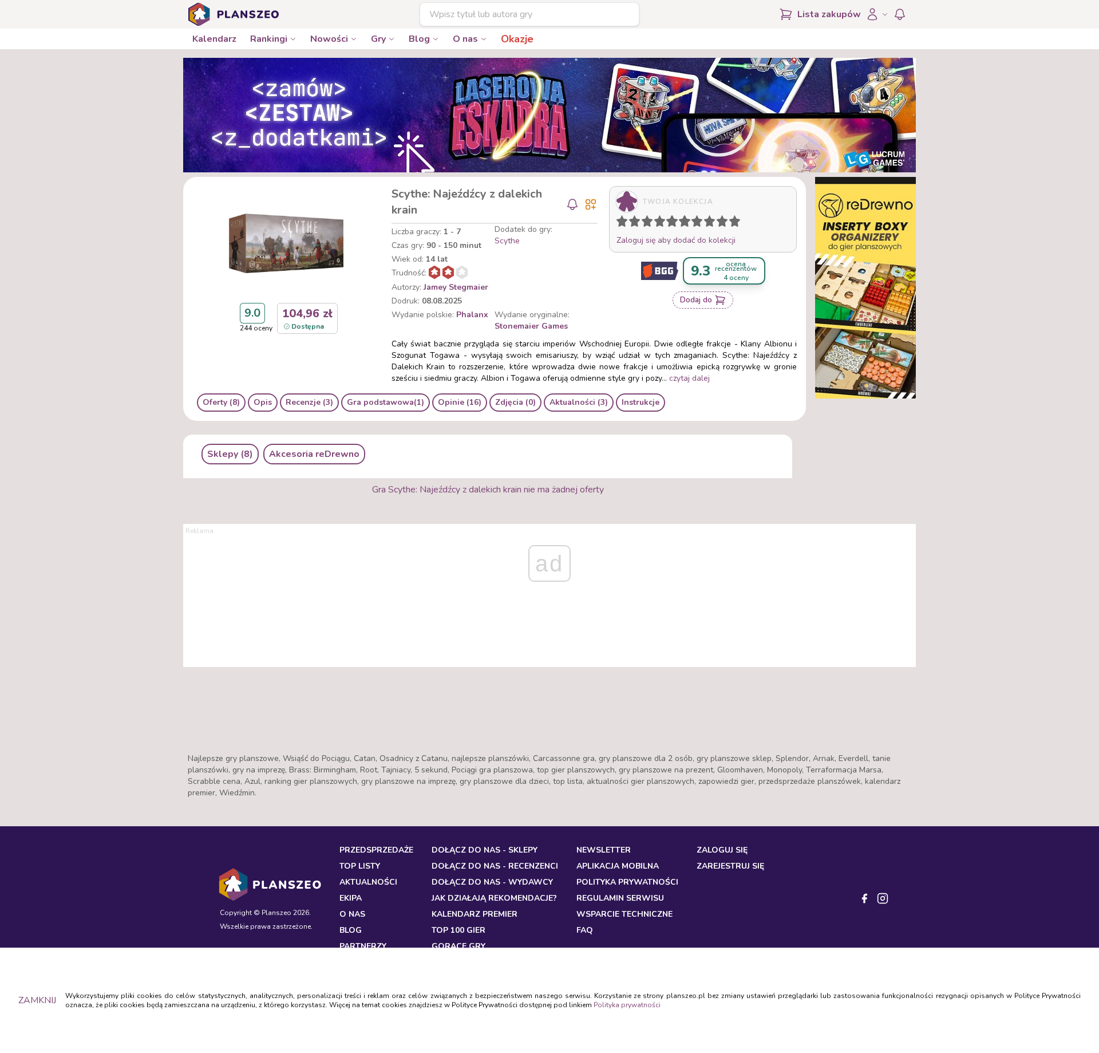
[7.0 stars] (699, 223)
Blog (419, 39)
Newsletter (603, 850)
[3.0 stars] (650, 223)
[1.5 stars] (632, 223)
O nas (465, 39)
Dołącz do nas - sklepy (484, 850)
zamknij (37, 1000)
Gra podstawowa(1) (385, 402)
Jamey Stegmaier (456, 287)
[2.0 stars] (637, 223)
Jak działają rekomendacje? (494, 898)
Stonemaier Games (531, 326)
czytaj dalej (689, 378)
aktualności (368, 882)
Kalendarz (214, 39)
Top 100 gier (458, 930)
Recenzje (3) (309, 402)
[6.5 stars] (694, 223)
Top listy (359, 866)
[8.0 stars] (712, 223)
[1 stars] (619, 223)
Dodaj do (696, 299)
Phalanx (472, 314)
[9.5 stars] (732, 223)
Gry (378, 39)
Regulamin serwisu (620, 898)
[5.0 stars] (675, 223)
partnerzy (362, 946)
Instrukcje (640, 402)
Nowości (329, 39)
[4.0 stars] (662, 223)
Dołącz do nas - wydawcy (492, 882)
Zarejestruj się (730, 866)
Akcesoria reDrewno (314, 454)
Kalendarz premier (474, 914)
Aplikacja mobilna (617, 866)
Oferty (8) (221, 402)
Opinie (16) (459, 402)
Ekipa (350, 898)
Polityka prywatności (627, 1004)
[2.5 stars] (644, 223)
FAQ (584, 930)
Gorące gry (458, 946)
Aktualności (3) (579, 402)
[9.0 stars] (725, 223)
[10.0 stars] (737, 223)
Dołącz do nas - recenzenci (495, 866)
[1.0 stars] (624, 223)
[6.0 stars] (687, 223)
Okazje (517, 39)
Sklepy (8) (230, 454)
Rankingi (268, 39)
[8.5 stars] (719, 223)
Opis (263, 402)
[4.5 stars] (669, 223)
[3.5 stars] (657, 223)
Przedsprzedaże (376, 850)
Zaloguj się (722, 850)
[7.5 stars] (707, 223)
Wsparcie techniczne (624, 914)
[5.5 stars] (682, 223)
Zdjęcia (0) (515, 402)
